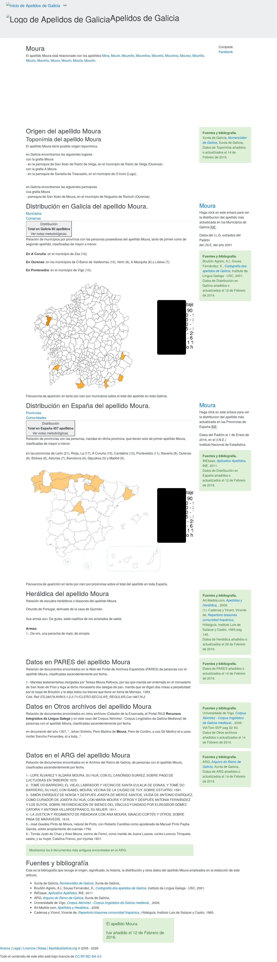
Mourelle (128, 55)
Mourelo (157, 55)
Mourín (66, 60)
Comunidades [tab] (36, 417)
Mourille (198, 55)
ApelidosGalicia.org (63, 948)
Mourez (185, 55)
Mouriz (31, 60)
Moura (208, 205)
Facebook (226, 51)
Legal (17, 948)
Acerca (5, 948)
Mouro (55, 60)
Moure (115, 55)
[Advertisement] (138, 96)
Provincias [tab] (33, 412)
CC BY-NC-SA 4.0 (88, 956)
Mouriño (43, 60)
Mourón (89, 60)
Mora (105, 55)
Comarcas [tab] (33, 218)
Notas (42, 948)
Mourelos (171, 55)
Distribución (49, 229)
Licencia (29, 948)
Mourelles (143, 55)
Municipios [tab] (34, 213)
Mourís (78, 60)
